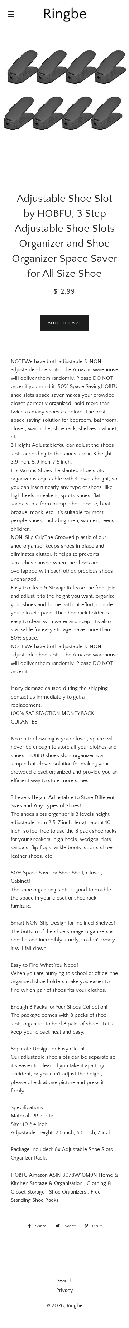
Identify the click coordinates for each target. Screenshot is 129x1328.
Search (64, 1281)
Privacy (64, 1290)
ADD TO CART (64, 322)
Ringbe (75, 1306)
